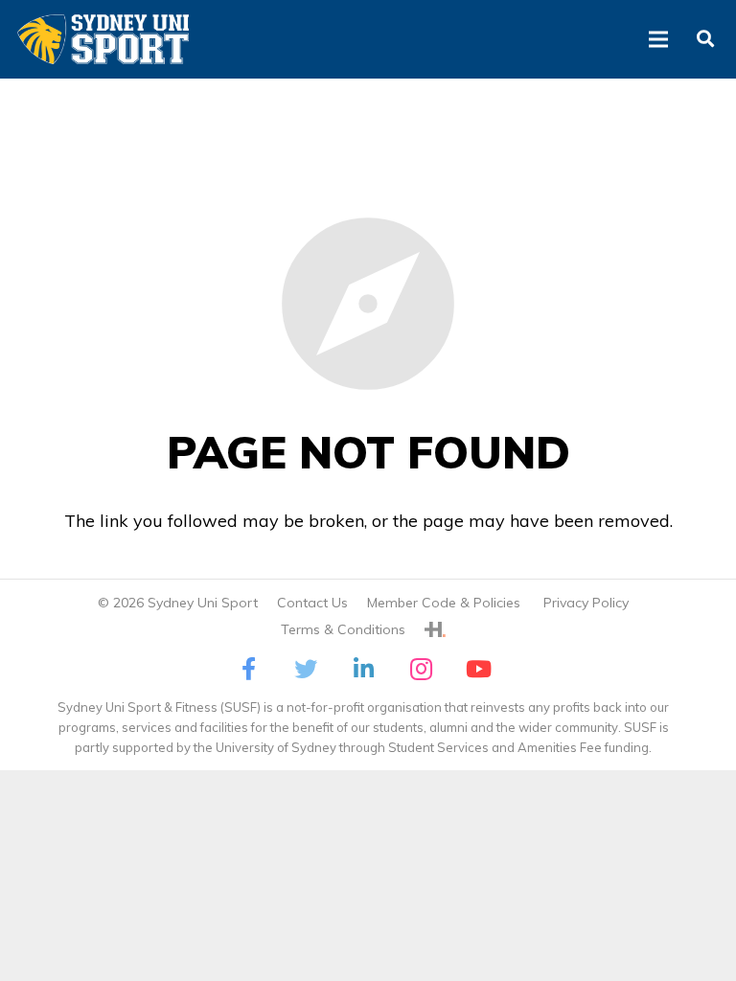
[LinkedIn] (363, 668)
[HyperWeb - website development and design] (435, 629)
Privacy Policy (586, 602)
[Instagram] (420, 668)
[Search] (705, 39)
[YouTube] (478, 668)
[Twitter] (305, 668)
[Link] (103, 39)
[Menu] (658, 39)
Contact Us (312, 602)
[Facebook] (248, 668)
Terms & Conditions (343, 629)
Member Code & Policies (445, 602)
